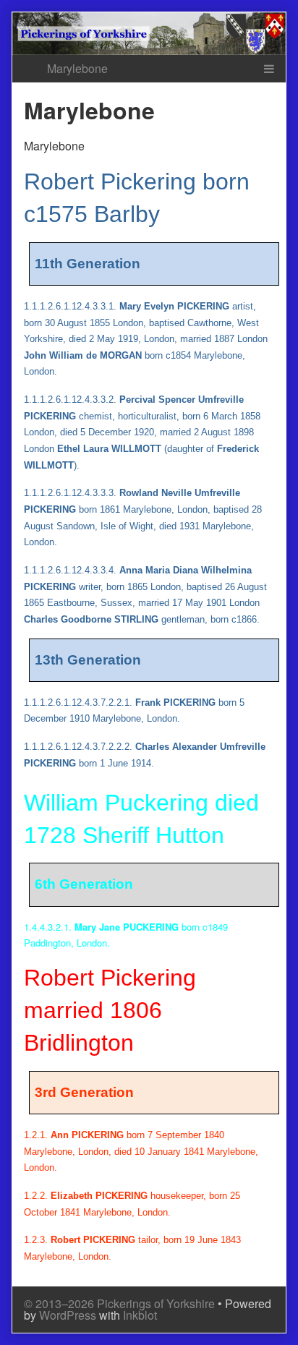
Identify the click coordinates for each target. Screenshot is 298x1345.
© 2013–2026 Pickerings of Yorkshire (119, 1303)
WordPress (67, 1315)
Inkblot (140, 1315)
